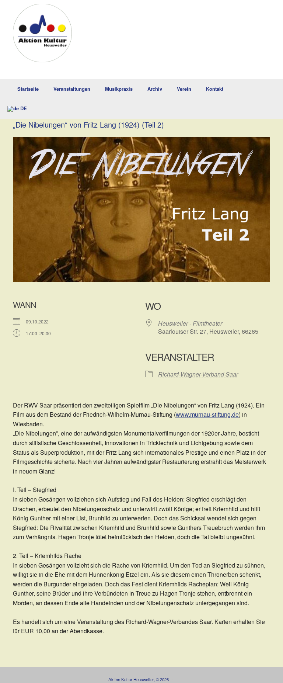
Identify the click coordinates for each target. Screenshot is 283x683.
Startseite (28, 88)
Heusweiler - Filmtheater (190, 323)
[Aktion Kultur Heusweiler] (42, 33)
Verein (184, 88)
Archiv (154, 88)
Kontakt (214, 88)
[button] (272, 99)
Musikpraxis (119, 88)
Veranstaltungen (71, 88)
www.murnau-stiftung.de (207, 414)
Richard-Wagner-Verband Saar (198, 374)
